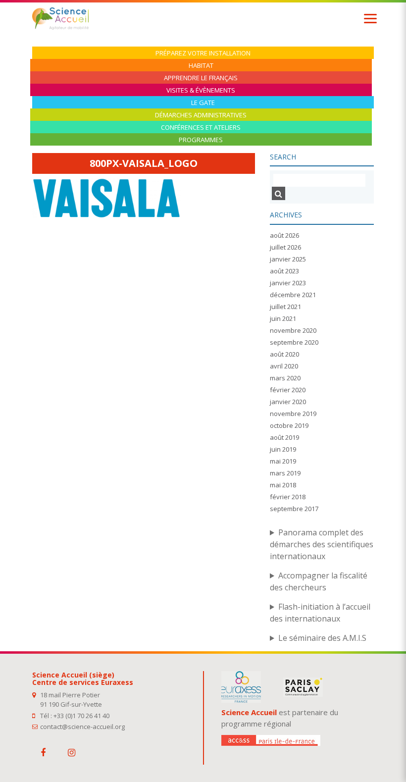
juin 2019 (283, 449)
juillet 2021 (285, 306)
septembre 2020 (294, 342)
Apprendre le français (201, 78)
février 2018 (287, 496)
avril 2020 (284, 366)
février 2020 (287, 389)
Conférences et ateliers (201, 127)
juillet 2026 (285, 247)
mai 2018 (283, 484)
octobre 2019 (289, 425)
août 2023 (284, 270)
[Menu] (370, 19)
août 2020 (284, 354)
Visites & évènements (200, 90)
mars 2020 (285, 377)
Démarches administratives (201, 115)
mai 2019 (283, 461)
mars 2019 (285, 473)
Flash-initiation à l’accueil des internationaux (320, 612)
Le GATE (203, 102)
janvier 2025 (288, 259)
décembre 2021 (293, 294)
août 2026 (284, 235)
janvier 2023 (288, 282)
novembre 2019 (293, 413)
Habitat (201, 65)
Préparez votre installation (203, 53)
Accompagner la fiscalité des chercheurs (318, 581)
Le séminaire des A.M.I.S (322, 637)
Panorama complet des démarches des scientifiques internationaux (321, 544)
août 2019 (284, 437)
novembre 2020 (293, 330)
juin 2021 (283, 318)
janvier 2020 (288, 401)
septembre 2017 (294, 508)
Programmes (201, 140)
